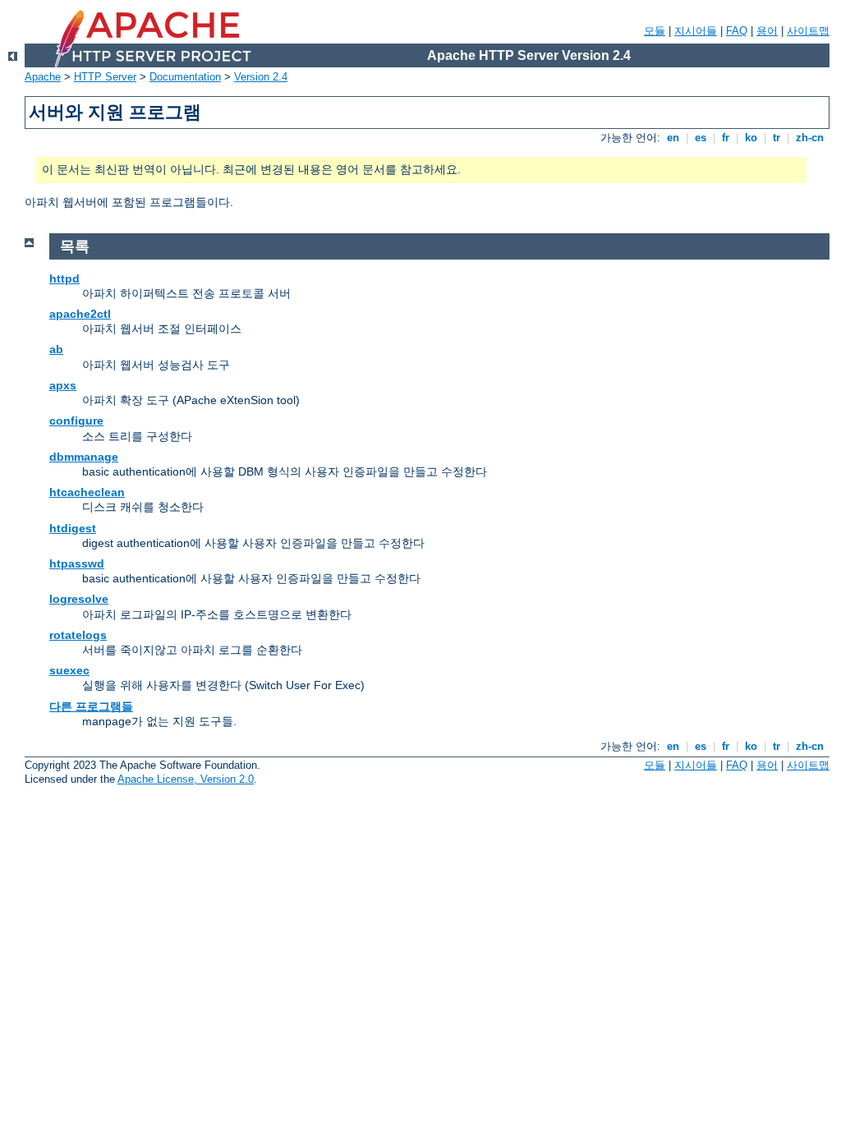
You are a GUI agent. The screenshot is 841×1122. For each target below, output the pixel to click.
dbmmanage (83, 456)
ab (56, 349)
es (701, 137)
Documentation (185, 77)
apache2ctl (80, 313)
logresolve (78, 598)
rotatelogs (78, 634)
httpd (64, 278)
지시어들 (695, 31)
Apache (43, 77)
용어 (767, 31)
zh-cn (810, 137)
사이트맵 (808, 31)
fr (726, 137)
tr (777, 137)
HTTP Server (105, 77)
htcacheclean (87, 492)
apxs (62, 385)
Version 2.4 (260, 77)
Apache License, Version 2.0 (185, 779)
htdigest (72, 528)
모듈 (654, 31)
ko (751, 137)
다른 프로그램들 (91, 706)
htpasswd (76, 563)
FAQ (736, 31)
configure (76, 420)
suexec (69, 670)
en (673, 137)
